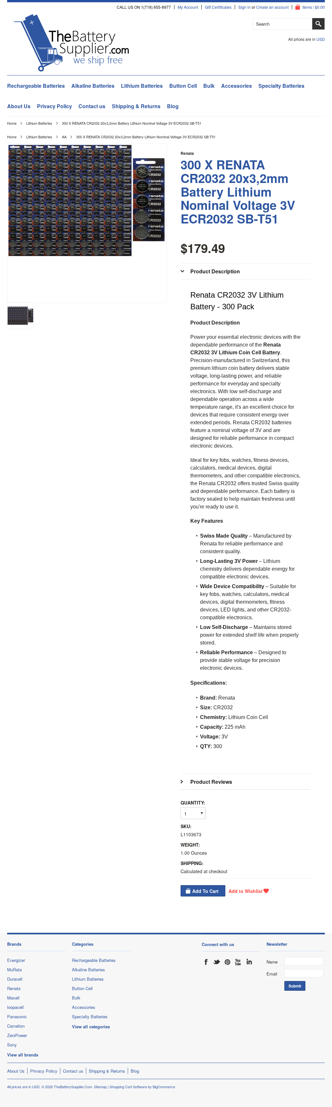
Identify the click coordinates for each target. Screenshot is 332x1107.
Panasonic (17, 1016)
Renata (187, 153)
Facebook (206, 961)
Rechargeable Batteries (36, 85)
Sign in (244, 7)
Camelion (16, 1026)
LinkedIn (249, 961)
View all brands (22, 1055)
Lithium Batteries (142, 85)
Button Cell (183, 85)
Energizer (16, 960)
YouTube (238, 961)
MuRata (14, 969)
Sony (12, 1045)
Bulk (209, 85)
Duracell (14, 979)
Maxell (13, 998)
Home (12, 123)
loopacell (15, 1007)
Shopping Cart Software (128, 1086)
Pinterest (227, 961)
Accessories (236, 85)
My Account (188, 7)
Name (272, 962)
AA (64, 136)
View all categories (91, 1026)
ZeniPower (17, 1035)
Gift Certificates (218, 7)
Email (272, 974)
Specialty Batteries (281, 85)
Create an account (272, 7)
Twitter (216, 961)
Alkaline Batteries (92, 85)
